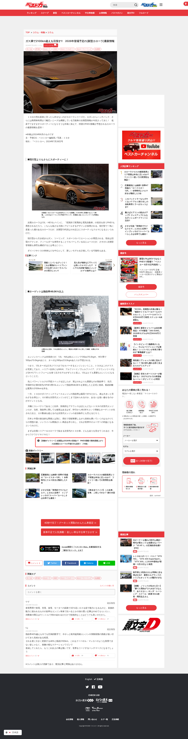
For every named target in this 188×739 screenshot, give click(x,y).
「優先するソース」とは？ (72, 550)
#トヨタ (29, 49)
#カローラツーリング (84, 49)
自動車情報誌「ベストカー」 (36, 5)
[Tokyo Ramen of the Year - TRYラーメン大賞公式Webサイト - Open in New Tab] (94, 709)
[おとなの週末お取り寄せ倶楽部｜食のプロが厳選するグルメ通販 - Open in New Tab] (85, 701)
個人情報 (80, 719)
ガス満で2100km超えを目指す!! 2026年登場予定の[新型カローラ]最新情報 (70, 41)
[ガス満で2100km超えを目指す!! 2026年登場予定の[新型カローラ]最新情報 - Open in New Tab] (70, 82)
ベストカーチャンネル (71, 13)
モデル (125, 446)
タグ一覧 (104, 719)
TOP (28, 32)
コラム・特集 (39, 32)
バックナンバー (141, 294)
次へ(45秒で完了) (141, 460)
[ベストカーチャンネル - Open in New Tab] (141, 145)
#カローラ (47, 49)
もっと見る (141, 242)
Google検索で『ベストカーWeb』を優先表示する (81, 546)
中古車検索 (90, 13)
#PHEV (37, 49)
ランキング (31, 13)
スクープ (45, 13)
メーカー (126, 436)
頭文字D (130, 13)
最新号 (141, 287)
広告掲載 (115, 719)
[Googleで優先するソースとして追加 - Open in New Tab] (50, 548)
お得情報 (103, 13)
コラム (50, 32)
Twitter (87, 687)
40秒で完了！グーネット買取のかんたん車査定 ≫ (70, 522)
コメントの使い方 (107, 585)
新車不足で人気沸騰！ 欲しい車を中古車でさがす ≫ (70, 532)
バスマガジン (117, 13)
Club (148, 5)
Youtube (100, 686)
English (88, 679)
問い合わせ (92, 719)
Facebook (93, 686)
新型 (55, 13)
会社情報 (69, 719)
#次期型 (97, 49)
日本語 (100, 679)
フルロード (143, 13)
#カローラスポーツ (67, 49)
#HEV (55, 49)
